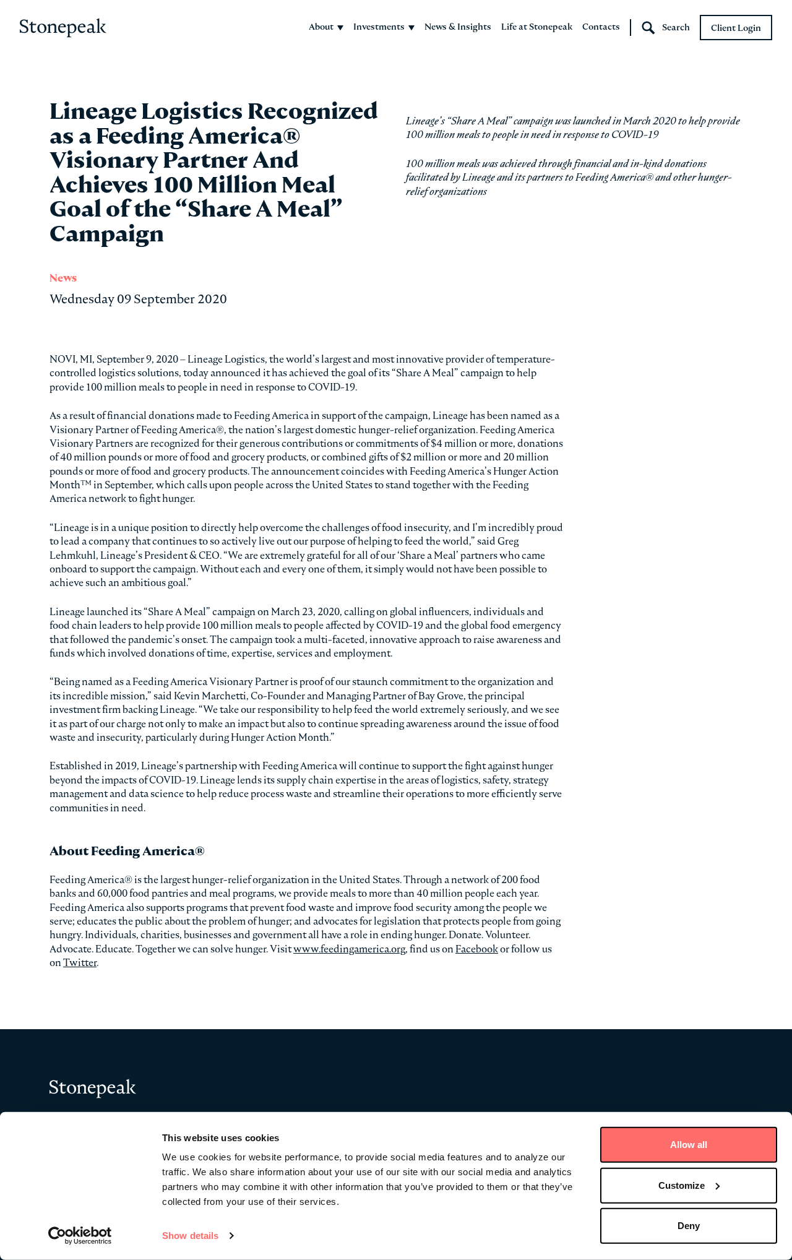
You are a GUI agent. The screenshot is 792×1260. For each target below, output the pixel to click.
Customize (681, 1185)
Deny (689, 1225)
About (321, 26)
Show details (190, 1235)
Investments (379, 26)
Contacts (601, 26)
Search (676, 27)
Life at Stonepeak (536, 26)
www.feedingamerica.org (349, 949)
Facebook (476, 949)
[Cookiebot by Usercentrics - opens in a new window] (80, 1236)
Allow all (688, 1144)
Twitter (80, 962)
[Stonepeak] (63, 28)
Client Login (736, 27)
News (63, 278)
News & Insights (457, 26)
